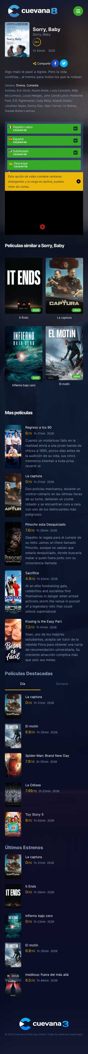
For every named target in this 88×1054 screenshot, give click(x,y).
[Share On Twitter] (64, 63)
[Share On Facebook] (55, 63)
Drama (20, 85)
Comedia (32, 85)
